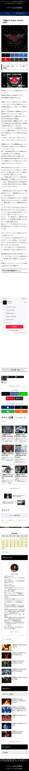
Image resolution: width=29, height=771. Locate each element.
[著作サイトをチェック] (7, 407)
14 (18, 542)
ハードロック (12, 376)
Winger (4, 382)
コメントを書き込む (14, 515)
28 (18, 546)
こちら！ (19, 270)
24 (3, 546)
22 (22, 544)
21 (18, 544)
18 (7, 544)
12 (10, 542)
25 (7, 546)
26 (10, 546)
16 (25, 542)
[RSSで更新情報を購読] (21, 411)
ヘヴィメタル (20, 376)
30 (25, 546)
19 (10, 544)
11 (6, 542)
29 (22, 546)
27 (14, 546)
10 (3, 542)
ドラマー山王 (14, 574)
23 (25, 544)
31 (3, 548)
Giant (21, 209)
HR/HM (4, 376)
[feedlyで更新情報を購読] (7, 411)
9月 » (6, 552)
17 (3, 544)
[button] (14, 60)
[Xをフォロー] (21, 407)
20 (14, 544)
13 (14, 542)
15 (22, 542)
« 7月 (2, 552)
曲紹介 (4, 379)
